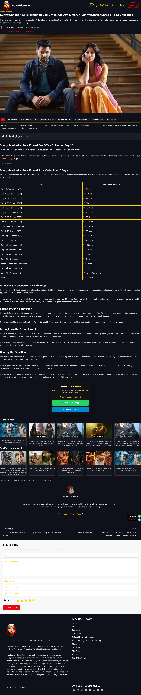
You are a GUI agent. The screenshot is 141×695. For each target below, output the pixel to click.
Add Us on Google (97, 119)
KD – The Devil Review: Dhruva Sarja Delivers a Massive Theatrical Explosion (70, 470)
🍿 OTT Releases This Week (29, 119)
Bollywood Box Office (47, 119)
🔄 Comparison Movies (82, 119)
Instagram (65, 514)
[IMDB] (98, 690)
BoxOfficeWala (111, 119)
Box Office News (6, 11)
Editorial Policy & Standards (83, 637)
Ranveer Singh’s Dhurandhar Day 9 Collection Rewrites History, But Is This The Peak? (42, 443)
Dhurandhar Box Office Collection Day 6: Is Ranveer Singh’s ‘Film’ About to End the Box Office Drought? (70, 443)
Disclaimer (76, 644)
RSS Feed (76, 651)
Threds (79, 514)
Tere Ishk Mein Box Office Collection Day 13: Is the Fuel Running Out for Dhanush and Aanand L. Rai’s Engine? (99, 443)
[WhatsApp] (94, 690)
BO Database (77, 655)
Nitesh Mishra (10, 27)
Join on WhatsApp (70, 403)
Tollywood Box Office (64, 119)
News (18, 31)
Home (2, 31)
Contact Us (76, 630)
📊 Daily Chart (12, 119)
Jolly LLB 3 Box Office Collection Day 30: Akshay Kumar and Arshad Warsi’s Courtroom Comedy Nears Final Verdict (106, 532)
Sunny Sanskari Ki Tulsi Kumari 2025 (26, 480)
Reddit (72, 514)
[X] (82, 690)
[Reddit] (86, 690)
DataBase (93, 5)
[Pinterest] (90, 690)
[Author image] (1, 27)
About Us (76, 627)
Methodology (7, 159)
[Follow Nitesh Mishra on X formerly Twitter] (70, 519)
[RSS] (102, 690)
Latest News (10, 31)
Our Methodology (79, 648)
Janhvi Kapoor (6, 480)
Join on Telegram (70, 409)
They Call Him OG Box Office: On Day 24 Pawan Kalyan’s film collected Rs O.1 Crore (35, 532)
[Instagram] (78, 690)
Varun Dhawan (47, 480)
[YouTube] (74, 690)
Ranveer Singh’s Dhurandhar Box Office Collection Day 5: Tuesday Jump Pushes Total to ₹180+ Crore (128, 443)
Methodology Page (14, 672)
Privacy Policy (77, 634)
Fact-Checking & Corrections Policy (86, 641)
